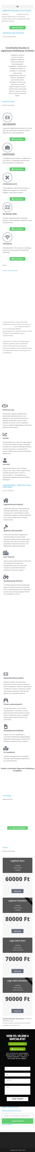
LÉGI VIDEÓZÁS (9, 124)
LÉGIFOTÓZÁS (9, 154)
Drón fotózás (20, 1018)
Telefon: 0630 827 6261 (10, 1107)
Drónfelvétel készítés (9, 1018)
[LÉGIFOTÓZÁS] (7, 147)
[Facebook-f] (4, 1127)
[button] (17, 6)
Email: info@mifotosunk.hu (11, 1110)
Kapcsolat (17, 891)
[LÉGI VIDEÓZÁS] (7, 117)
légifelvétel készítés (8, 326)
